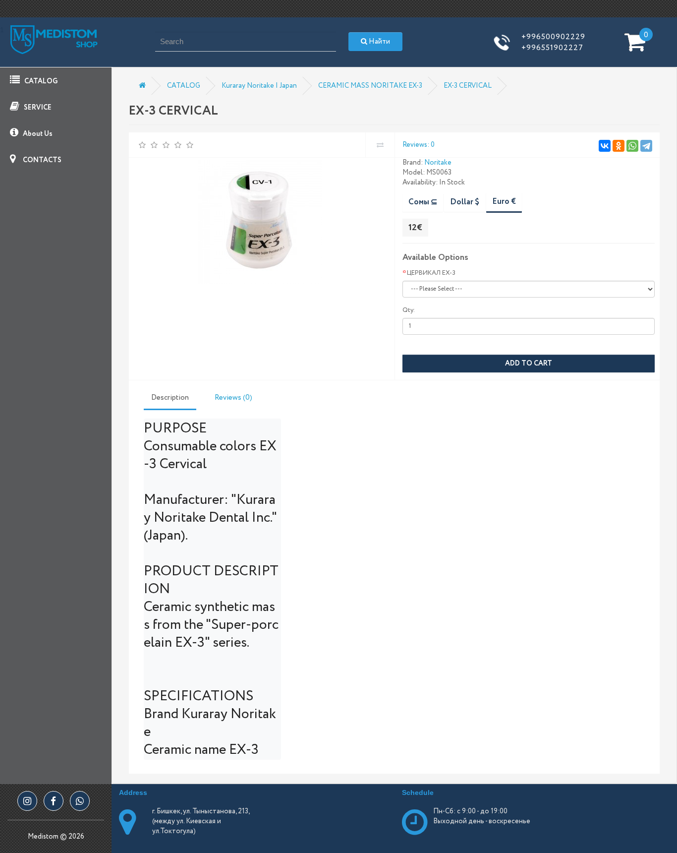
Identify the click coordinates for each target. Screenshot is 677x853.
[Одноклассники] (618, 146)
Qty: (408, 310)
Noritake (437, 163)
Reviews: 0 (418, 145)
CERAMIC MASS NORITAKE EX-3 (370, 86)
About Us (37, 134)
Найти (378, 41)
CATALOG (40, 81)
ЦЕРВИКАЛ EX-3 (431, 273)
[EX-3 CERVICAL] (260, 222)
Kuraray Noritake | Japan (259, 86)
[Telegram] (646, 146)
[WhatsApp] (632, 146)
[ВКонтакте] (605, 146)
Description (170, 397)
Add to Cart (528, 363)
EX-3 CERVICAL (468, 86)
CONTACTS (41, 160)
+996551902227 (552, 48)
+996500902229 (553, 37)
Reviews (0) (233, 397)
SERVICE (37, 108)
